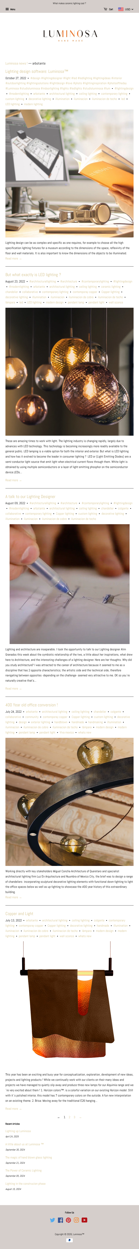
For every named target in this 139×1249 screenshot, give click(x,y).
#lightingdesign (124, 88)
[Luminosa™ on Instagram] (76, 1221)
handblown (60, 722)
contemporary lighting (114, 94)
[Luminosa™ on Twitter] (52, 1221)
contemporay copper (85, 292)
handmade (78, 722)
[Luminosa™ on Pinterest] (68, 1221)
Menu (12, 9)
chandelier (11, 292)
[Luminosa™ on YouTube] (84, 1221)
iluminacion (81, 99)
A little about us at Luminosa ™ (24, 1144)
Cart (111, 9)
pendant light (96, 302)
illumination (62, 99)
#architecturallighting (42, 281)
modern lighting (33, 104)
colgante (123, 508)
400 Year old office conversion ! (31, 705)
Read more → (13, 258)
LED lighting (12, 104)
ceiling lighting (88, 94)
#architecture (68, 281)
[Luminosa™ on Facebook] (60, 1221)
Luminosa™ (78, 1234)
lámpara (10, 302)
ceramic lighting (111, 287)
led (123, 99)
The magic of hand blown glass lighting (28, 1157)
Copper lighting (111, 292)
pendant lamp (76, 302)
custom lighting (14, 99)
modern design (55, 302)
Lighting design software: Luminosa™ (36, 71)
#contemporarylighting (95, 281)
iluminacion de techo (104, 99)
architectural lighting (62, 94)
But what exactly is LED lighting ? (33, 274)
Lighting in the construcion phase (25, 1184)
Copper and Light (19, 913)
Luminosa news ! (16, 63)
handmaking (95, 722)
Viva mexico (67, 732)
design (23, 722)
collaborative (30, 292)
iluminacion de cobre (81, 297)
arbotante (39, 94)
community (32, 717)
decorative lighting (40, 99)
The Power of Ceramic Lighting (23, 1170)
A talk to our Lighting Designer (30, 496)
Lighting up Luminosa (18, 1131)
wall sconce (116, 302)
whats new (84, 732)
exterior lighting (40, 722)
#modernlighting (19, 94)
